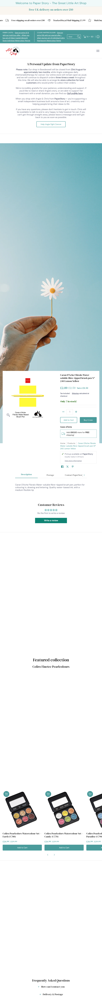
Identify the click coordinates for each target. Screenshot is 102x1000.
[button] (62, 466)
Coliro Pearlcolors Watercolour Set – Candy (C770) (63, 835)
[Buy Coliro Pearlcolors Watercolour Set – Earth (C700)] (22, 809)
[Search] (78, 37)
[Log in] (98, 36)
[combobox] (71, 37)
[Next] (84, 475)
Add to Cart (69, 420)
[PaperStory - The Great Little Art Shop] (13, 50)
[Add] (76, 412)
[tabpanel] (51, 487)
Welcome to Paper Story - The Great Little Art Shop (51, 3)
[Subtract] (63, 412)
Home (62, 443)
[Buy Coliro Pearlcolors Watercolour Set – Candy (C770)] (64, 809)
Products (71, 443)
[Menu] (97, 50)
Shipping (75, 393)
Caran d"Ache (66, 427)
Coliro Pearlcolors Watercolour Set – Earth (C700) (22, 835)
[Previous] (48, 855)
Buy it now (88, 420)
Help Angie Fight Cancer (51, 124)
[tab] (26, 475)
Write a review (51, 520)
